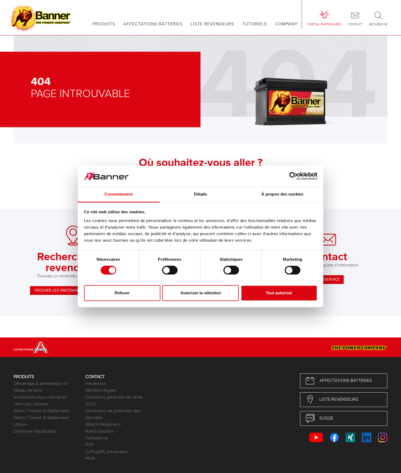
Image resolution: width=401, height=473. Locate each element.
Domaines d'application (35, 431)
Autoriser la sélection (200, 293)
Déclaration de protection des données (112, 414)
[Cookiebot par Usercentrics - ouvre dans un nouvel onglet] (293, 176)
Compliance (96, 438)
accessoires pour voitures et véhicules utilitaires (40, 401)
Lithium (20, 424)
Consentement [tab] (118, 194)
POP (89, 445)
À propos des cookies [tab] (282, 194)
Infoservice (95, 383)
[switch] (170, 270)
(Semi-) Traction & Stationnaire (41, 411)
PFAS (90, 458)
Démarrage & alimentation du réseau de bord (41, 387)
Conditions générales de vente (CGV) (114, 401)
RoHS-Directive (99, 431)
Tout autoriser (279, 293)
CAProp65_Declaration (106, 451)
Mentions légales (101, 390)
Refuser (122, 293)
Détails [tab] (200, 194)
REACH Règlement (103, 424)
